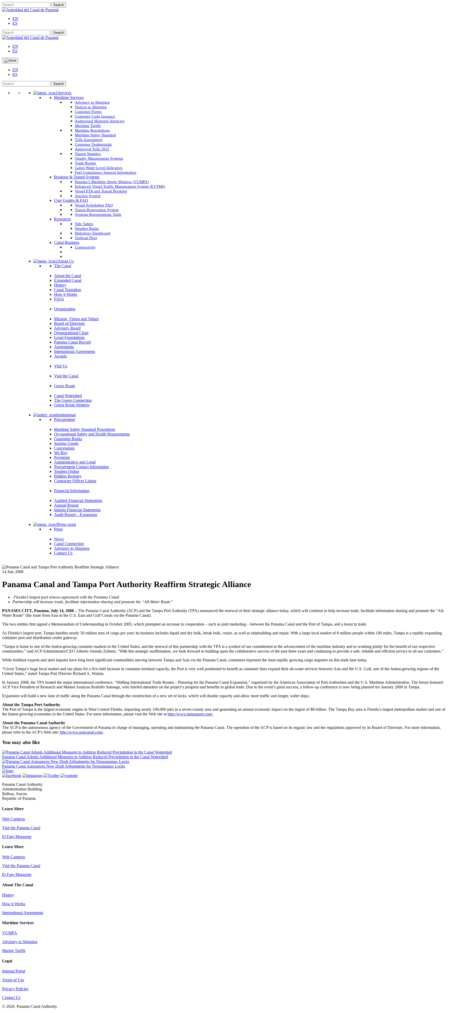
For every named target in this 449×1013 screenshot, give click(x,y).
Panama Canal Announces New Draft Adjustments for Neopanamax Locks (63, 766)
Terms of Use (13, 980)
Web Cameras (13, 819)
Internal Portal (13, 971)
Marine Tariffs (13, 950)
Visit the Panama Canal (21, 828)
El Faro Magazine (16, 836)
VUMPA (9, 933)
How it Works (13, 904)
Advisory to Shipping (19, 942)
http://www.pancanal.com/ (81, 732)
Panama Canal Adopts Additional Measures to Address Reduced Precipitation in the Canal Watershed (85, 757)
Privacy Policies (15, 989)
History (8, 895)
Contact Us (11, 997)
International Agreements (22, 912)
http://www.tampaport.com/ (190, 714)
